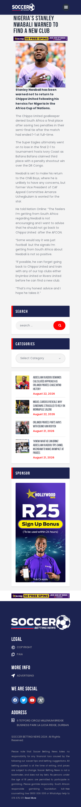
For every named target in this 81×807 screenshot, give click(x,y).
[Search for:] (40, 325)
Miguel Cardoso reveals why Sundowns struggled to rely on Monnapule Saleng (49, 405)
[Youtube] (32, 700)
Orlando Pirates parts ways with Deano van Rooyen (47, 424)
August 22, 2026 (44, 394)
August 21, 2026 (43, 431)
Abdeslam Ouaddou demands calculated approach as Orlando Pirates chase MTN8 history (47, 383)
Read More (30, 798)
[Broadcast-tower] (40, 700)
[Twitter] (23, 700)
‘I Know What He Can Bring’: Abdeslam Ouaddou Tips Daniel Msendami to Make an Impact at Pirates (48, 447)
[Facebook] (15, 700)
